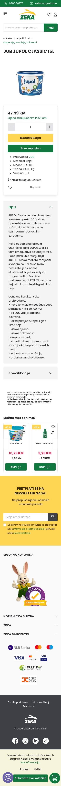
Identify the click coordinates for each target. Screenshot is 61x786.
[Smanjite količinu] (11, 127)
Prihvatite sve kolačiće (30, 778)
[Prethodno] (5, 444)
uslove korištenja (21, 533)
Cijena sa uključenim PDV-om (27, 118)
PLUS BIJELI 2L (16, 443)
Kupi (14, 467)
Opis (12, 207)
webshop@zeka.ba (46, 3)
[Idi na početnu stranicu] (27, 15)
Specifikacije (19, 373)
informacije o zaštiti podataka (29, 528)
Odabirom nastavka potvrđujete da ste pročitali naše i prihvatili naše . (32, 528)
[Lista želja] (49, 14)
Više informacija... (30, 762)
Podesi (24, 769)
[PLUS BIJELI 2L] (16, 433)
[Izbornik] (4, 14)
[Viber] (8, 781)
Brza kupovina (30, 148)
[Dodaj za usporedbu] (24, 433)
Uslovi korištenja (41, 702)
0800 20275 (16, 3)
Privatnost (29, 706)
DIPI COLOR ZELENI (45, 443)
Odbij (37, 769)
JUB (31, 157)
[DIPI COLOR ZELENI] (44, 433)
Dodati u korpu (30, 138)
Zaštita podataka (17, 702)
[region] (30, 444)
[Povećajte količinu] (49, 127)
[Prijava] (55, 14)
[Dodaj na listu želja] (10, 187)
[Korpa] (54, 778)
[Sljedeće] (55, 444)
